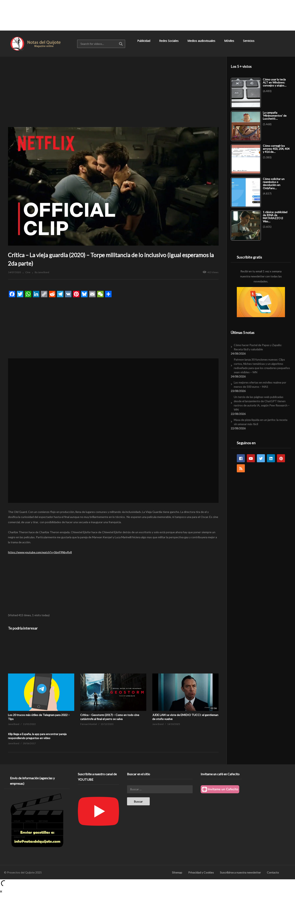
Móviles (229, 41)
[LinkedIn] (271, 458)
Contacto (273, 872)
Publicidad (144, 41)
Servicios (249, 41)
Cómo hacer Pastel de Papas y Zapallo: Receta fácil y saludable (258, 347)
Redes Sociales (169, 41)
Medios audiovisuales (201, 41)
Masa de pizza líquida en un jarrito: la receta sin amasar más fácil (260, 422)
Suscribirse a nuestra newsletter (240, 872)
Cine (27, 272)
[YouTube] (251, 458)
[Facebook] (241, 458)
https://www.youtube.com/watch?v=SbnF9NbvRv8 (40, 552)
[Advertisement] (147, 15)
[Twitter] (261, 458)
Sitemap (177, 872)
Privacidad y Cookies (201, 872)
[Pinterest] (281, 458)
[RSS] (241, 468)
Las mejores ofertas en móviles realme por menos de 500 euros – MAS (260, 384)
